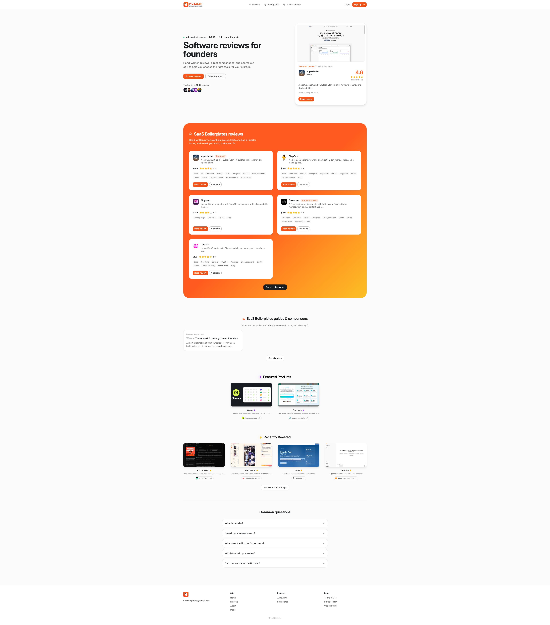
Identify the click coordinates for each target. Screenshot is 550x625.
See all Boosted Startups (275, 487)
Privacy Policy (330, 601)
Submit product (294, 4)
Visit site (215, 184)
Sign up (358, 4)
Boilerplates (273, 4)
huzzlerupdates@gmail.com (196, 600)
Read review (306, 99)
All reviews (282, 597)
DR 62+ (212, 37)
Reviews (256, 4)
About (233, 605)
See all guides (275, 358)
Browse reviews (193, 76)
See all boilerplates (275, 287)
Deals (232, 610)
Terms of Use (330, 597)
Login (347, 4)
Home (233, 597)
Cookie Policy (330, 605)
